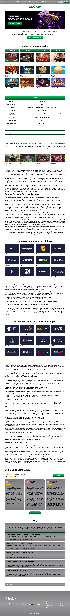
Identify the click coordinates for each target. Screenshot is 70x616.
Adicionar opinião (58, 475)
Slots (57, 50)
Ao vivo (26, 50)
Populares (11, 50)
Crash (42, 50)
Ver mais (35, 512)
